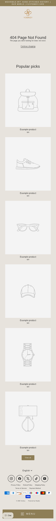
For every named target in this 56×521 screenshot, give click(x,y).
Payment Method (35, 488)
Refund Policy (27, 485)
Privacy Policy (15, 485)
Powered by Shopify (34, 501)
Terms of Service (21, 488)
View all (28, 458)
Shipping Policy (40, 485)
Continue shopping (28, 46)
